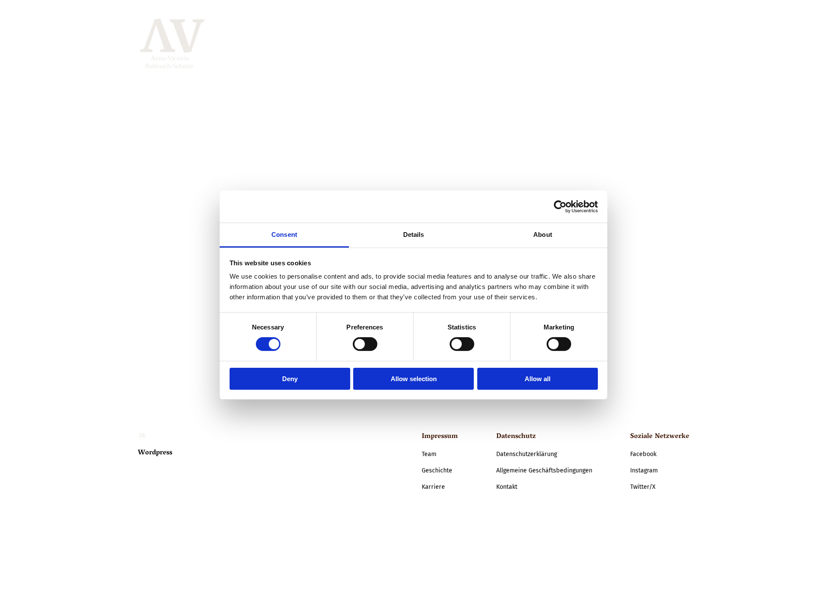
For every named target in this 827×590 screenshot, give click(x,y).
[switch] (365, 344)
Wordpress (155, 453)
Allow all (537, 378)
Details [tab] (413, 234)
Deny (290, 378)
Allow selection (414, 378)
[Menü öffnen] (680, 44)
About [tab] (542, 234)
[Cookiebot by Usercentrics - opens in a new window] (560, 206)
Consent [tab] (284, 234)
